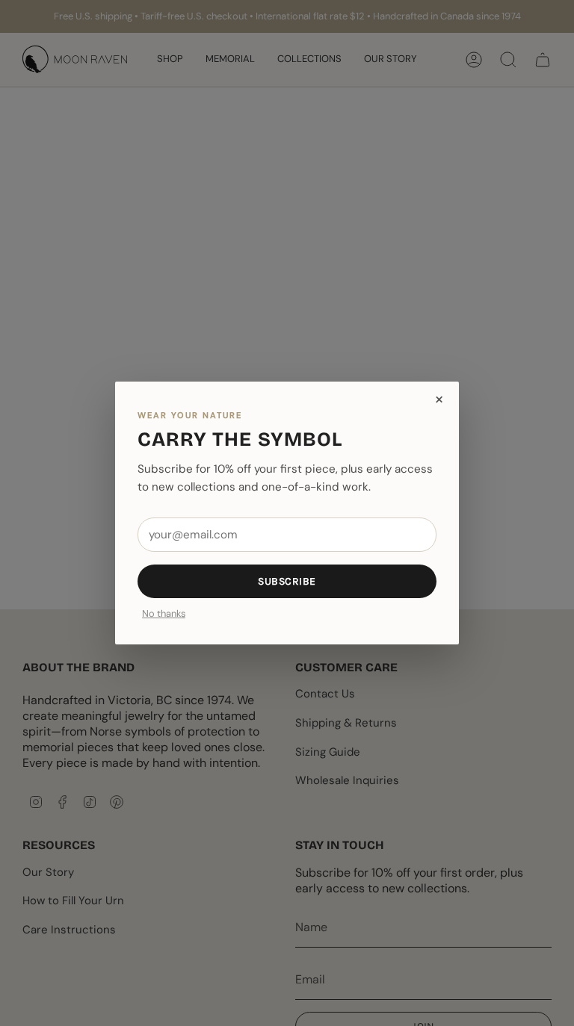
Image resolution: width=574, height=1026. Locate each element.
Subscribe (287, 581)
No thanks (163, 614)
